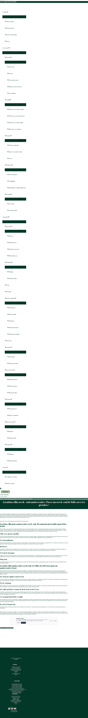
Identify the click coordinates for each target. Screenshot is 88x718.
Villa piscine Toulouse (13, 363)
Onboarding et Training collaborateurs (17, 187)
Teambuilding (12, 181)
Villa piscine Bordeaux (14, 327)
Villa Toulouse (12, 356)
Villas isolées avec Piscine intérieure (17, 116)
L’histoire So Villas (10, 483)
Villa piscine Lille (12, 438)
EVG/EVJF (11, 73)
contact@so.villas (13, 710)
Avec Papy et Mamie (13, 210)
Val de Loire (9, 340)
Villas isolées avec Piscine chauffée (16, 109)
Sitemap (16, 674)
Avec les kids (11, 203)
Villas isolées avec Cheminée (15, 129)
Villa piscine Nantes (13, 379)
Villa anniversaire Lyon (14, 249)
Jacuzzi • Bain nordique (11, 34)
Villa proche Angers (13, 386)
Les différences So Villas (11, 477)
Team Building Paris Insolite (17, 685)
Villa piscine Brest (13, 408)
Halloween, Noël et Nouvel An (15, 86)
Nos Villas (4, 12)
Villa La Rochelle (12, 314)
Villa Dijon (11, 271)
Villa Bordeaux (12, 307)
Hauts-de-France (10, 422)
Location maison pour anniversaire (10, 498)
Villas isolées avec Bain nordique (16, 122)
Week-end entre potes (13, 80)
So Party (8, 57)
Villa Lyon (11, 236)
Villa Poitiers (11, 321)
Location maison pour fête (17, 687)
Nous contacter (5, 494)
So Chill (8, 100)
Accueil (1, 498)
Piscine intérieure (10, 28)
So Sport (8, 135)
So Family (8, 194)
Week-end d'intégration (17, 692)
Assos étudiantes (12, 93)
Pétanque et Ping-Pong (14, 145)
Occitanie (8, 347)
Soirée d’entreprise (13, 174)
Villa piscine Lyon (12, 242)
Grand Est (8, 444)
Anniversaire (12, 67)
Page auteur (23, 622)
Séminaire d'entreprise (16, 691)
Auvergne (8, 226)
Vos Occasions (5, 48)
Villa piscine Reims (13, 460)
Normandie (8, 291)
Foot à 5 (8, 41)
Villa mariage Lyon (13, 255)
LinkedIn (18, 622)
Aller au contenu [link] (3, 0)
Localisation (5, 217)
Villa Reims (11, 454)
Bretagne (8, 399)
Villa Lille (11, 431)
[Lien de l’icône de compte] (0, 488)
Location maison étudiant (17, 686)
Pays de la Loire (9, 370)
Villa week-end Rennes (14, 415)
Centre (7, 285)
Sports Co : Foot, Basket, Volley (15, 151)
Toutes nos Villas (10, 21)
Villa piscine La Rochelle (14, 334)
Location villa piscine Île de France (16, 690)
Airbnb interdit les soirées (17, 684)
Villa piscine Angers (13, 392)
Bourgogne (8, 262)
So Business (8, 165)
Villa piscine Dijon (13, 278)
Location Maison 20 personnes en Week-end (17, 689)
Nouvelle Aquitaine (10, 298)
